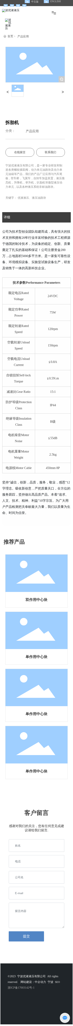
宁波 (50, 982)
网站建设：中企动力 (33, 982)
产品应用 (23, 36)
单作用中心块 (36, 657)
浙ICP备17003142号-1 (21, 987)
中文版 (35, 1)
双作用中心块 (36, 600)
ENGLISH (55, 1)
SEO (57, 982)
